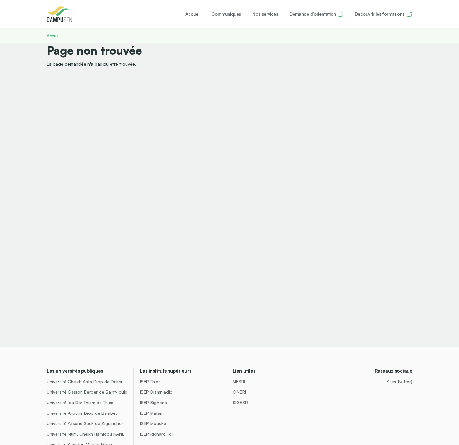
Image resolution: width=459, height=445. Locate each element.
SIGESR (240, 402)
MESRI (239, 381)
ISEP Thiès (150, 381)
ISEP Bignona (153, 402)
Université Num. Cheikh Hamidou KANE (86, 434)
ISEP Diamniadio (156, 391)
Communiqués (226, 14)
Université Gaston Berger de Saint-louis (87, 391)
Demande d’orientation (312, 14)
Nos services (265, 14)
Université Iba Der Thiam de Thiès (80, 402)
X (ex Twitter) (399, 381)
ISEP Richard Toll (157, 434)
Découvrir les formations (380, 14)
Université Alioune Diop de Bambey (82, 413)
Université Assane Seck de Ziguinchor (85, 423)
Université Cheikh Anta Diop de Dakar (85, 381)
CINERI (239, 391)
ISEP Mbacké (153, 423)
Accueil (192, 14)
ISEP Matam (152, 413)
